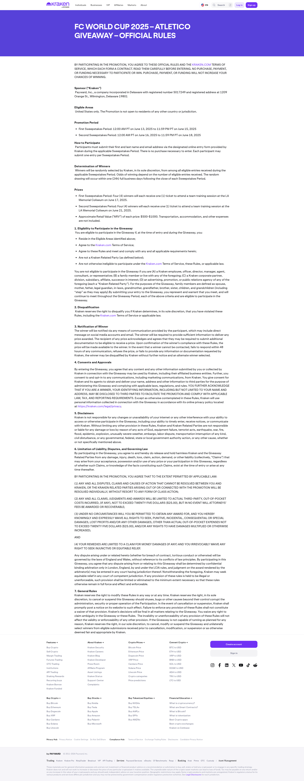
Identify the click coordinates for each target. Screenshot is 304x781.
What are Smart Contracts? (183, 707)
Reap (171, 760)
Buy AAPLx (133, 711)
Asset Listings (95, 672)
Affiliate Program (96, 668)
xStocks (147, 760)
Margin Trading (54, 655)
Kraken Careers (95, 651)
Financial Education (180, 698)
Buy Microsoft (95, 723)
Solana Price (134, 668)
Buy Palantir (94, 719)
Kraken (59, 760)
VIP (99, 760)
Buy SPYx (133, 715)
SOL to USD (175, 663)
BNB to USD (175, 659)
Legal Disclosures (193, 774)
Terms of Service (135, 739)
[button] (80, 5)
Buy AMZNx (134, 719)
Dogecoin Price (136, 655)
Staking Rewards (55, 676)
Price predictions (137, 680)
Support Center (96, 680)
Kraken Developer (97, 659)
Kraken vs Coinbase (179, 727)
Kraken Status (95, 676)
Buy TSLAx (133, 707)
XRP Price (133, 659)
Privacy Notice (65, 739)
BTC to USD (175, 647)
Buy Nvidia (93, 703)
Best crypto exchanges (181, 723)
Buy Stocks (94, 698)
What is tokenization (179, 715)
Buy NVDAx (134, 703)
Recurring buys (54, 680)
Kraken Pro (69, 760)
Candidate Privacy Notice (191, 739)
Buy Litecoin (53, 727)
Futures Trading (55, 659)
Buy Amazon (94, 715)
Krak (190, 760)
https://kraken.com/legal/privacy (99, 406)
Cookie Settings (81, 739)
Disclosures (173, 739)
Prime (196, 760)
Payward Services (134, 760)
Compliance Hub (117, 739)
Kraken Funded (54, 688)
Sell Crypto (52, 651)
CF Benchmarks (160, 760)
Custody (210, 760)
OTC (203, 760)
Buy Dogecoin (54, 711)
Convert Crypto (178, 642)
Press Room (93, 663)
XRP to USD (175, 655)
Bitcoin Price (134, 647)
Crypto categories (137, 676)
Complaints (93, 684)
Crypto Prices (136, 642)
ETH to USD (175, 651)
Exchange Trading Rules (155, 739)
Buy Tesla (92, 707)
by (54, 753)
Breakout (92, 760)
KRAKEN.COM (201, 64)
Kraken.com (103, 245)
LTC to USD (175, 680)
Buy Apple (93, 711)
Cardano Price (135, 663)
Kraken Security (96, 647)
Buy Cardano (53, 719)
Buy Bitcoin (52, 703)
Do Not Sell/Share (98, 739)
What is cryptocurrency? (182, 703)
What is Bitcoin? (177, 711)
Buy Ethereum (54, 707)
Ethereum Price (136, 651)
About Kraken (96, 642)
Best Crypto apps (178, 719)
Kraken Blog (94, 655)
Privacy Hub (52, 739)
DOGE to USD (176, 668)
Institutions (52, 668)
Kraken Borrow (54, 684)
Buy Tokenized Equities (141, 698)
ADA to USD (175, 672)
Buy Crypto (52, 647)
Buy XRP (51, 715)
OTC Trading (53, 663)
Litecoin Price (135, 672)
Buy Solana (52, 723)
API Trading (52, 672)
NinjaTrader (81, 760)
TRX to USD (175, 676)
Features (52, 642)
